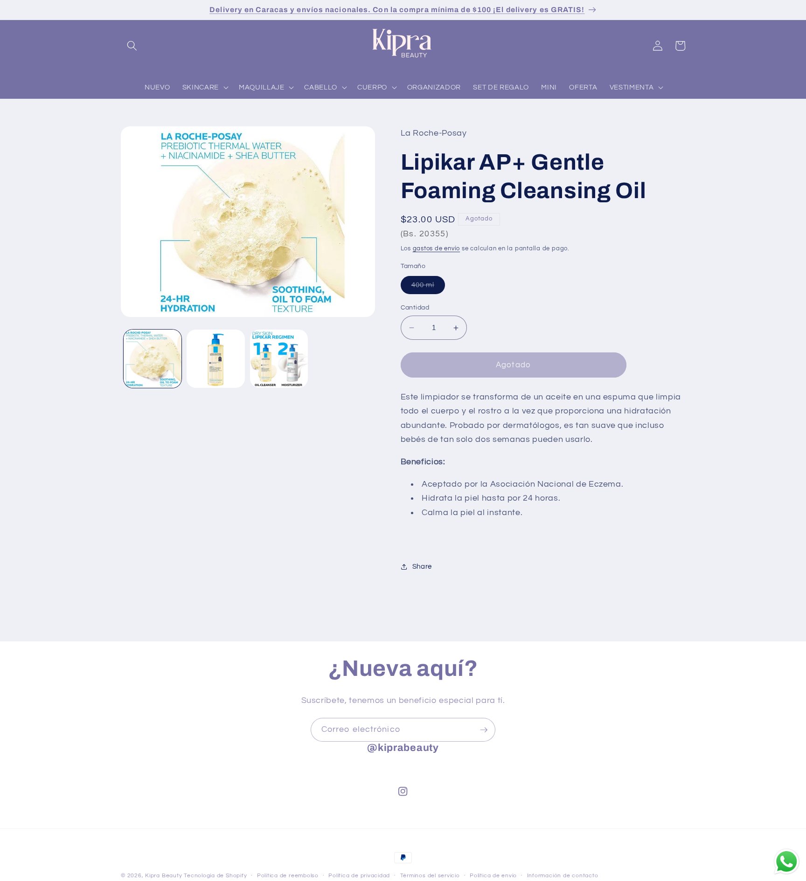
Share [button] (422, 566)
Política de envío (493, 876)
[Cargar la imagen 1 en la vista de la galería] (153, 359)
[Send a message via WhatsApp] (786, 861)
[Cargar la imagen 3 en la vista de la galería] (279, 359)
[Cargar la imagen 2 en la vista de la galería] (216, 359)
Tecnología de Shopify (215, 876)
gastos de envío (436, 248)
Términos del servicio (430, 876)
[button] (132, 45)
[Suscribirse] (483, 730)
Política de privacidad (359, 876)
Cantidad (415, 307)
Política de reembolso (288, 876)
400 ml (428, 287)
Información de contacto (562, 876)
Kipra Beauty (163, 876)
